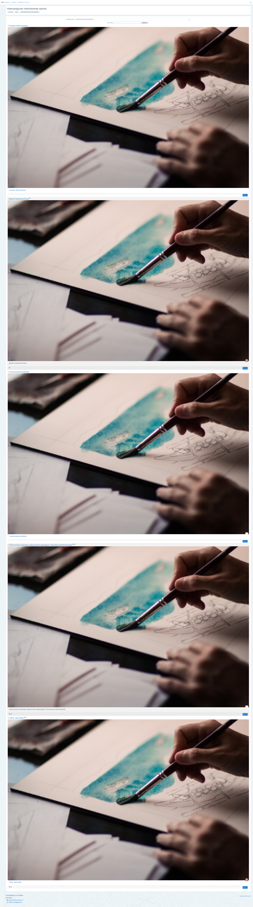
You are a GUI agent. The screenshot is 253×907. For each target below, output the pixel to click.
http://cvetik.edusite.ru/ (15, 900)
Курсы (16, 12)
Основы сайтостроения (18, 26)
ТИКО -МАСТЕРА (16, 718)
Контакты (27, 2)
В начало (11, 12)
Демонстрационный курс (19, 199)
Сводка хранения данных (245, 896)
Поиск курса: (110, 22)
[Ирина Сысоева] (246, 533)
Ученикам (13, 2)
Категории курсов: (70, 19)
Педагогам (7, 2)
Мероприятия (21, 2)
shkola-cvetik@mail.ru (15, 902)
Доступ (245, 195)
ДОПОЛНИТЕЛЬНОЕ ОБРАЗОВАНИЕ (29, 12)
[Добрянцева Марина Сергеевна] (246, 360)
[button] (148, 23)
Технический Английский (19, 372)
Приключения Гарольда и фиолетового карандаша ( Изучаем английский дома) (40, 545)
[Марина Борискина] (246, 706)
